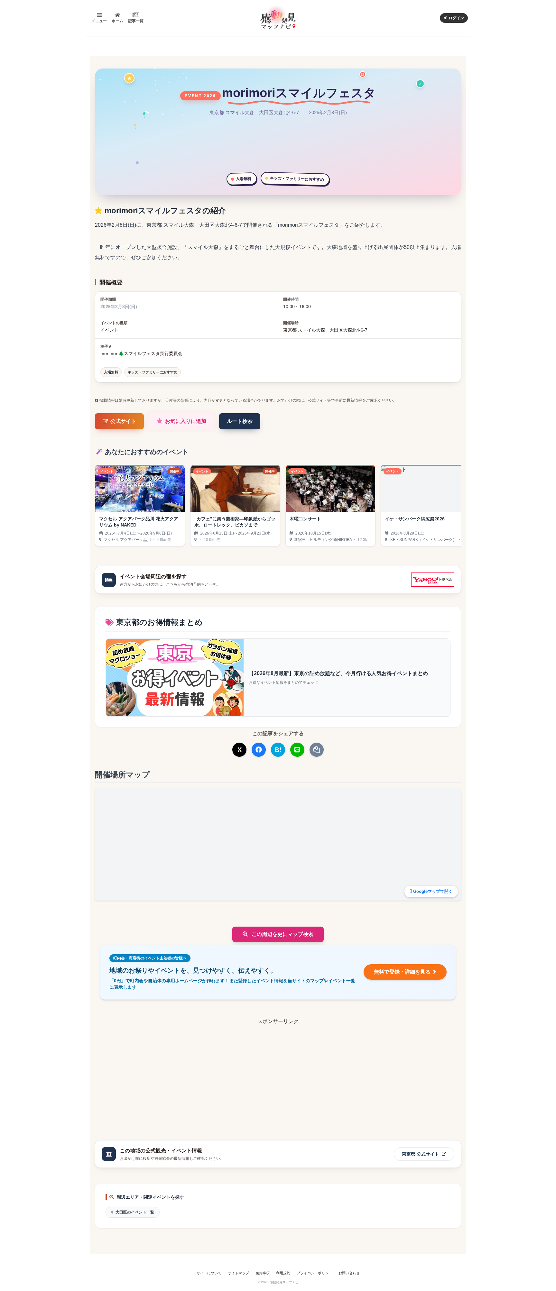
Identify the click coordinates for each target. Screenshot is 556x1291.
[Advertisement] (278, 1070)
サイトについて (209, 1273)
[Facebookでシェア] (259, 750)
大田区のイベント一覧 (135, 1212)
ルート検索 (240, 421)
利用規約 (283, 1273)
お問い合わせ (349, 1273)
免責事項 (262, 1273)
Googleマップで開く (433, 891)
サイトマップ (238, 1273)
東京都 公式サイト (421, 1154)
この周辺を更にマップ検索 (281, 934)
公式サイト (123, 421)
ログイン (456, 18)
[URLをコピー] (317, 750)
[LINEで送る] (297, 750)
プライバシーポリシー (314, 1273)
